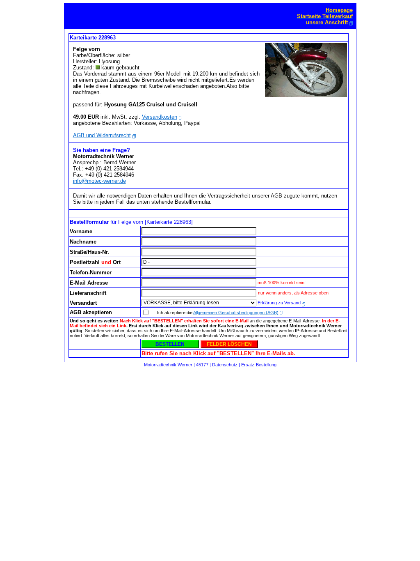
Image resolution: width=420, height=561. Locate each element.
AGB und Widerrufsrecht (102, 135)
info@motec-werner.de (99, 181)
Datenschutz (224, 364)
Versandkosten (159, 117)
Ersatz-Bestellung (258, 364)
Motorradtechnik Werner (168, 364)
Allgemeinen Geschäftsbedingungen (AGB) (235, 312)
